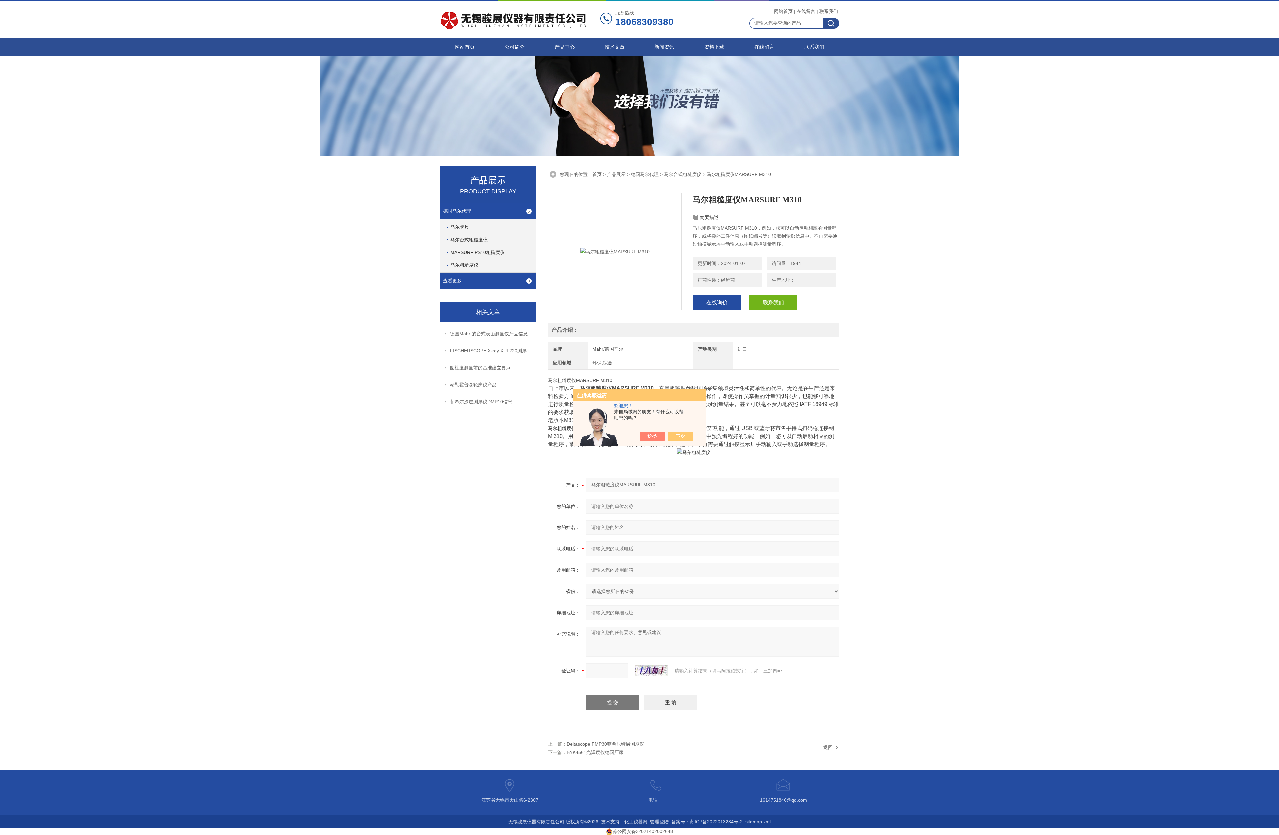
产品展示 (616, 174)
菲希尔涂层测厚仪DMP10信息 (481, 401)
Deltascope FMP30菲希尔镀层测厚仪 (605, 744)
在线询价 (717, 302)
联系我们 (828, 11)
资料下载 (714, 47)
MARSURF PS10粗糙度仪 (477, 252)
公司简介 (515, 47)
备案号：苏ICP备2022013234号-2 (707, 821)
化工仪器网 (635, 821)
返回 (828, 747)
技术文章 (615, 47)
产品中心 (565, 47)
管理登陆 (659, 821)
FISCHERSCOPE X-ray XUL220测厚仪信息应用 (491, 350)
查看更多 (452, 280)
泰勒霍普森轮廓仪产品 (473, 384)
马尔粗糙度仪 (464, 265)
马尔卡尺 (459, 227)
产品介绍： (565, 330)
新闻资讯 (664, 47)
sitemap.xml (758, 821)
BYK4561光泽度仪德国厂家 (595, 752)
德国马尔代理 (457, 211)
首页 (597, 174)
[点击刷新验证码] (651, 670)
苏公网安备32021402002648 (643, 831)
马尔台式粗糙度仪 (469, 239)
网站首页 (783, 11)
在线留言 (806, 11)
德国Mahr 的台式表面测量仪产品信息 (489, 333)
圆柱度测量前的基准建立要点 (480, 367)
